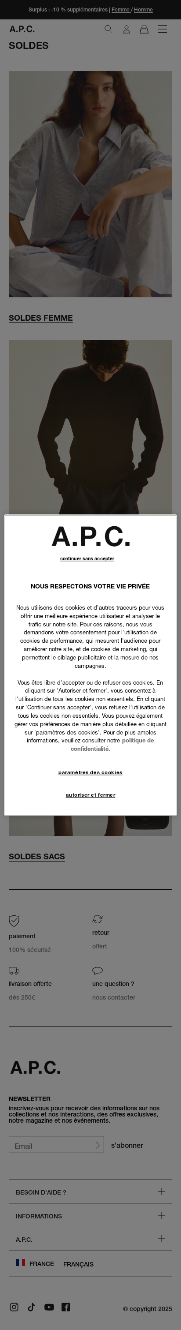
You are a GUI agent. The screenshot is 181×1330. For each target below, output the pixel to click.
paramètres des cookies (90, 772)
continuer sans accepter (87, 559)
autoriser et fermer (91, 795)
